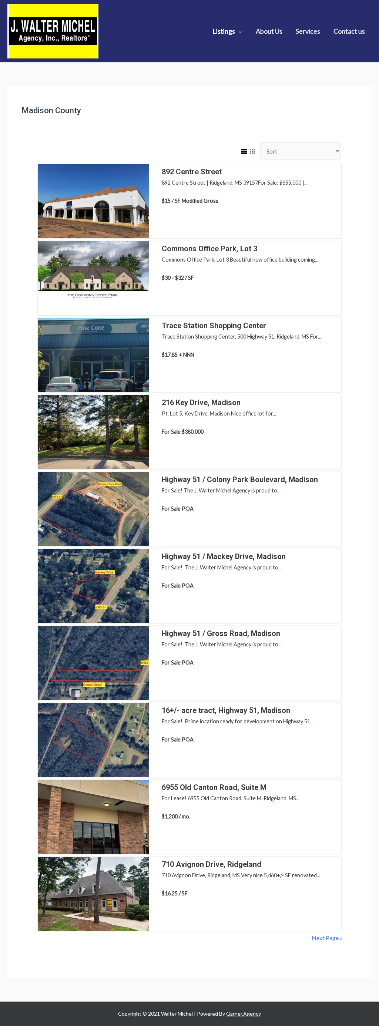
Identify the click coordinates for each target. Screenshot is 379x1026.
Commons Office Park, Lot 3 (209, 248)
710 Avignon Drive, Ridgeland (211, 864)
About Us (269, 31)
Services (308, 31)
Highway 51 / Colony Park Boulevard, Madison (240, 479)
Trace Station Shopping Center (214, 325)
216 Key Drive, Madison (201, 402)
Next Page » (327, 937)
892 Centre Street (192, 171)
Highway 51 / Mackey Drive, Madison (224, 556)
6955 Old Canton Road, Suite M (214, 787)
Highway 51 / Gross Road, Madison (221, 633)
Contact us (349, 31)
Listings (223, 31)
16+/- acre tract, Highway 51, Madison (226, 710)
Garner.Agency (243, 1013)
